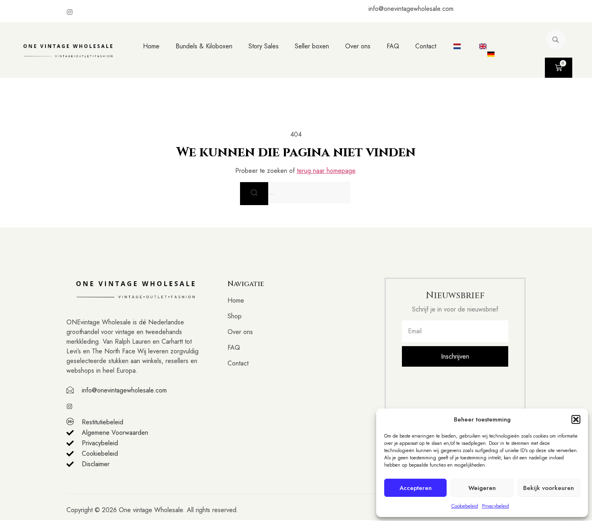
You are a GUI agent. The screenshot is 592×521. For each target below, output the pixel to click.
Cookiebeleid (464, 506)
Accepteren (415, 488)
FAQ (393, 46)
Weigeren (482, 488)
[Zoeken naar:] (296, 192)
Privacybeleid (495, 506)
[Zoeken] (254, 193)
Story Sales (263, 46)
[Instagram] (69, 12)
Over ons (358, 46)
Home (151, 46)
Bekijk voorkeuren (548, 488)
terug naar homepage (326, 170)
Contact (425, 46)
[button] (576, 419)
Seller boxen (312, 46)
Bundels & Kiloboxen (204, 46)
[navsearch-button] (556, 39)
